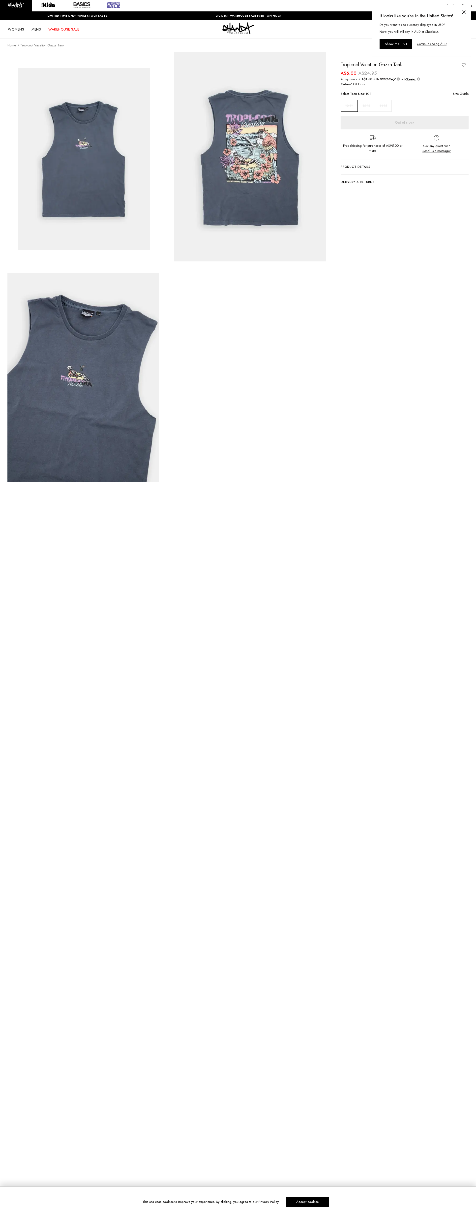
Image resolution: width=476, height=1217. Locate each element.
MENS (36, 29)
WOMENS (16, 29)
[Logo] (238, 33)
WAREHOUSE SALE (63, 29)
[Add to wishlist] (464, 65)
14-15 (383, 105)
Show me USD (396, 43)
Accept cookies (307, 1201)
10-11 (349, 106)
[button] (16, 5)
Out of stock (404, 122)
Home (11, 45)
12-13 (366, 105)
